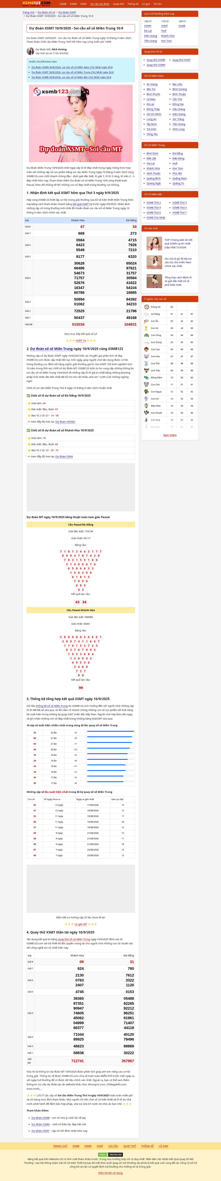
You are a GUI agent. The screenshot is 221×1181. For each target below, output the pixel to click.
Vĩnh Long (178, 129)
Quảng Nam (179, 178)
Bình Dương (179, 89)
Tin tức (157, 4)
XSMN (73, 4)
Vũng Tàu (152, 134)
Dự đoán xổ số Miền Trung (51, 349)
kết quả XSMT (81, 204)
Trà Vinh (151, 129)
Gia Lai (151, 163)
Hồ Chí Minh (154, 114)
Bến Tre (151, 89)
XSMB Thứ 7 (179, 212)
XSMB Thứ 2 (154, 202)
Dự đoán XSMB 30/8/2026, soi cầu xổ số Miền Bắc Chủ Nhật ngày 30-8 (71, 77)
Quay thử (118, 4)
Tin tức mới (151, 228)
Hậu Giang (178, 109)
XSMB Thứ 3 (179, 202)
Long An (151, 119)
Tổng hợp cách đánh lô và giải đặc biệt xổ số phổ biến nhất (178, 281)
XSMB (63, 4)
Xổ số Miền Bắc (153, 194)
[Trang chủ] (36, 4)
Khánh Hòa (167, 35)
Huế (163, 30)
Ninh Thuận (153, 173)
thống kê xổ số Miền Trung (52, 705)
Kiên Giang (150, 35)
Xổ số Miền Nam (154, 75)
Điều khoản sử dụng (110, 1172)
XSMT (83, 4)
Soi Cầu (113, 1146)
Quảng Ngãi (154, 183)
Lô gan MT (81, 924)
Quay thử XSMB (156, 59)
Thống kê (132, 4)
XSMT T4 (81, 340)
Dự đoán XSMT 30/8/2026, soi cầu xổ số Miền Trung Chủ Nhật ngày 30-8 (73, 72)
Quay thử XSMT (181, 59)
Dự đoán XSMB (40, 1117)
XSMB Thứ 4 (154, 207)
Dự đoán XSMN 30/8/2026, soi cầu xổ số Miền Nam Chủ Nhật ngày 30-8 (72, 67)
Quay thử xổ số (153, 51)
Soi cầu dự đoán (99, 4)
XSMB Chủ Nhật (156, 217)
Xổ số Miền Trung (154, 145)
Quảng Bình (154, 178)
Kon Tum (166, 40)
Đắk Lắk (151, 158)
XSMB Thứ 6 (154, 212)
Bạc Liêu (177, 84)
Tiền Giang (150, 40)
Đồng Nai (178, 104)
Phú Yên (177, 173)
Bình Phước (153, 94)
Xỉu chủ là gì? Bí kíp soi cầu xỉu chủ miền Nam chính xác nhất (178, 262)
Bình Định (152, 153)
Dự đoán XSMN (41, 1124)
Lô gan (146, 4)
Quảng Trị (178, 183)
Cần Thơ (177, 99)
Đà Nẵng (177, 153)
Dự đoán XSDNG (65, 421)
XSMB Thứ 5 (179, 207)
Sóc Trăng (178, 119)
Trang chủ (60, 1146)
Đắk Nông (178, 158)
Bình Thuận (179, 94)
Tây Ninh (152, 124)
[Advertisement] (81, 487)
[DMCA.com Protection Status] (110, 1154)
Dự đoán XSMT (40, 1130)
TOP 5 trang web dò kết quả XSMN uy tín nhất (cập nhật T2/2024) (178, 243)
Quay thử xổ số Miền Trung (74, 939)
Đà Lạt (148, 30)
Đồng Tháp (153, 109)
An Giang (152, 84)
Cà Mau (151, 99)
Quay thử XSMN (156, 64)
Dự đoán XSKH (64, 456)
